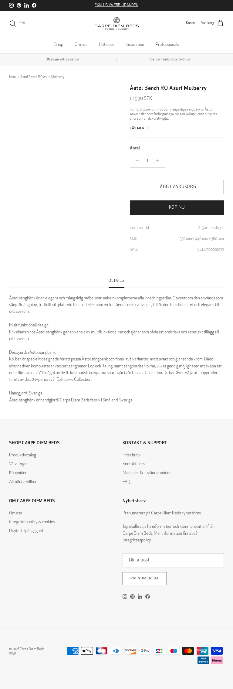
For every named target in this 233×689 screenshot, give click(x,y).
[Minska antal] (135, 160)
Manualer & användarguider (147, 473)
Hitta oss (106, 45)
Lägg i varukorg (177, 187)
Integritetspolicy (137, 540)
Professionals (167, 45)
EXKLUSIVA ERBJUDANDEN (116, 5)
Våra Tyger (18, 464)
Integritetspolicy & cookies (32, 522)
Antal (135, 148)
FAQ (126, 482)
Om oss (81, 45)
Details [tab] (116, 281)
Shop (58, 45)
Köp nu (177, 207)
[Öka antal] (159, 160)
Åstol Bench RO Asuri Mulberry (42, 77)
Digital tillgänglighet (26, 531)
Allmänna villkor (23, 482)
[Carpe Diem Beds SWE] (117, 23)
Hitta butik (132, 455)
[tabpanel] (116, 346)
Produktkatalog (22, 455)
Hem (12, 77)
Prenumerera (144, 578)
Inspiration (135, 45)
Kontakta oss (134, 464)
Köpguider (18, 473)
